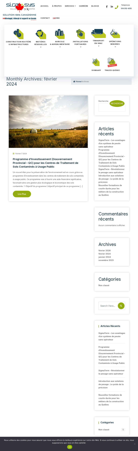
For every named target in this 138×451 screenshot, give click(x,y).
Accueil (45, 6)
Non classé (104, 285)
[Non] (134, 444)
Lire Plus (22, 194)
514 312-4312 (126, 8)
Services (69, 6)
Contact (45, 18)
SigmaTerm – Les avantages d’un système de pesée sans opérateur (112, 143)
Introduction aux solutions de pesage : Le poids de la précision (111, 178)
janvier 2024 (105, 257)
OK (69, 447)
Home (78, 81)
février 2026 (105, 250)
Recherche (117, 103)
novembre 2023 (106, 260)
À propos (56, 6)
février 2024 (105, 254)
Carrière (83, 6)
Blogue (95, 6)
